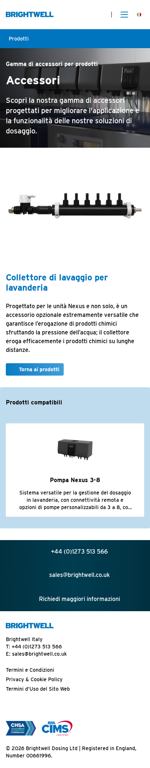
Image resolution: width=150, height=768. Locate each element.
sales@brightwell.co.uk (39, 654)
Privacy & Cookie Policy (34, 679)
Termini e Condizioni (30, 670)
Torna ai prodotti (39, 369)
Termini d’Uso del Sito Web (38, 689)
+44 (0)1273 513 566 (37, 646)
